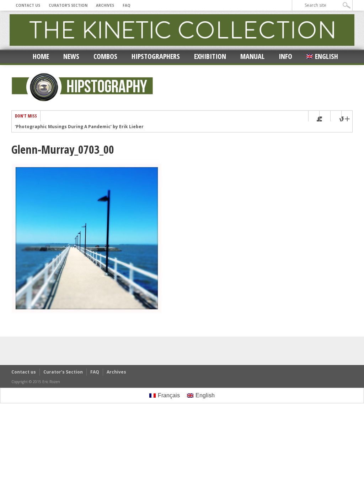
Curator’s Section (68, 5)
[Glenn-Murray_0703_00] (86, 312)
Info (285, 56)
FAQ (126, 5)
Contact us (28, 5)
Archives (105, 5)
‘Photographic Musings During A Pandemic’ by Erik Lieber (79, 127)
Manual (252, 56)
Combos (105, 56)
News (71, 56)
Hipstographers (156, 56)
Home (41, 56)
